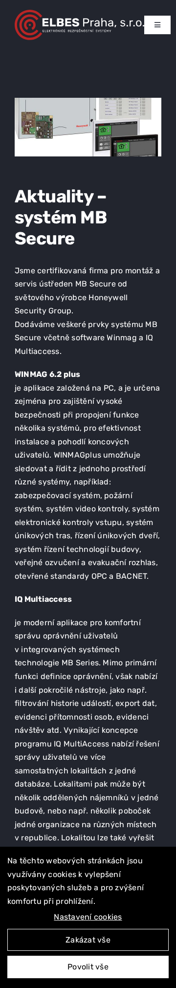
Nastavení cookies (88, 917)
